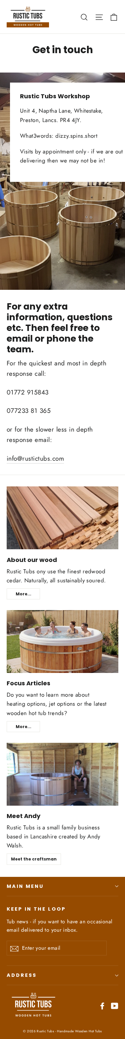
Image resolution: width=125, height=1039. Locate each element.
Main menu (25, 886)
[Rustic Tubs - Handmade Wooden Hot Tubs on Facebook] (102, 1005)
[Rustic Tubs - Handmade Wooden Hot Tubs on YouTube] (114, 1005)
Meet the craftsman (34, 859)
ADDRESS (22, 975)
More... (23, 594)
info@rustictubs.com (35, 458)
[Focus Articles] (62, 641)
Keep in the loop (36, 909)
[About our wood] (62, 517)
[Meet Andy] (62, 774)
